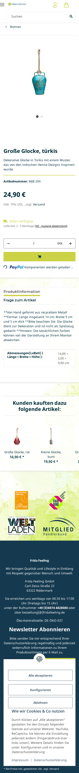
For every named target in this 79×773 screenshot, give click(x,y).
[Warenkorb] (66, 5)
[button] (55, 5)
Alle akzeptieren (40, 675)
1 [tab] (37, 116)
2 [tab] (41, 116)
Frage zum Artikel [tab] (20, 300)
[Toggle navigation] (2, 2)
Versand (39, 204)
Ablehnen (40, 702)
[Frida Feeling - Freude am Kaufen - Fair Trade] (17, 4)
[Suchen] (71, 16)
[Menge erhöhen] (70, 243)
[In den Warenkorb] (39, 256)
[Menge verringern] (8, 243)
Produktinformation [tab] (22, 292)
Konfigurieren (40, 690)
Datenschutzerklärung (50, 760)
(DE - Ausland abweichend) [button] (51, 226)
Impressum (20, 760)
